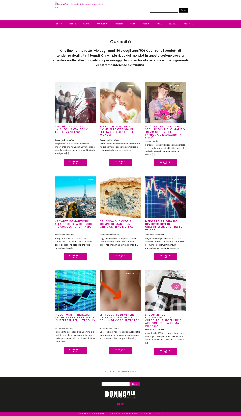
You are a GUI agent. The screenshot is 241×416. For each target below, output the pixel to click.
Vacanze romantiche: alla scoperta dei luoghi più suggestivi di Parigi (75, 224)
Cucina (145, 24)
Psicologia (102, 24)
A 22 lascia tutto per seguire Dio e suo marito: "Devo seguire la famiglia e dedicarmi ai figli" (165, 132)
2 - (109, 371)
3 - (113, 371)
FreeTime (187, 24)
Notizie (72, 24)
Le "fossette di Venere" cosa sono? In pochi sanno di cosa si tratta (119, 317)
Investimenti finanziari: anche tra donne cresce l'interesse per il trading (75, 317)
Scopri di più (75, 162)
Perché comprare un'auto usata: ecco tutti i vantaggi (71, 129)
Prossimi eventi (128, 371)
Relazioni (118, 24)
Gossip (59, 24)
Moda (159, 24)
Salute (86, 24)
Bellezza (172, 24)
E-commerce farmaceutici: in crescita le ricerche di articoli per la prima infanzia (164, 320)
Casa (132, 24)
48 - (118, 371)
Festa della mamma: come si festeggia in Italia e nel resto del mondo (117, 131)
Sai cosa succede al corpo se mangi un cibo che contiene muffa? (119, 224)
